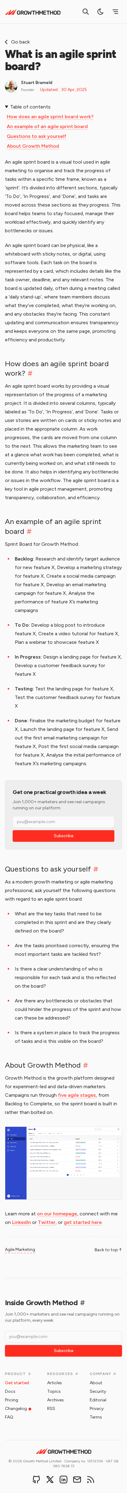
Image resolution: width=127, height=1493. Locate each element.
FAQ (9, 1417)
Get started (17, 1382)
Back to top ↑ (108, 1249)
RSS (51, 1408)
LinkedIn (21, 1222)
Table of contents (30, 107)
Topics (54, 1391)
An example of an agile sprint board (47, 126)
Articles (54, 1382)
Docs (10, 1391)
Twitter (46, 1222)
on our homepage (57, 1214)
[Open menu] (115, 11)
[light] (100, 11)
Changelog (16, 1408)
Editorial (98, 1400)
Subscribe (63, 835)
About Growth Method (33, 146)
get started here (83, 1222)
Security (98, 1391)
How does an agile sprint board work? (50, 117)
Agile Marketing (20, 1249)
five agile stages (77, 1095)
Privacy (97, 1408)
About (96, 1382)
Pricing (11, 1400)
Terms (96, 1417)
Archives (55, 1400)
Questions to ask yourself (36, 136)
